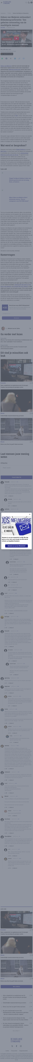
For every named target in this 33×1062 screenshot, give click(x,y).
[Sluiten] (30, 514)
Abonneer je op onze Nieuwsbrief (16, 546)
